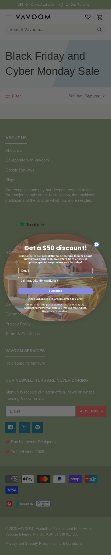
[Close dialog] (97, 244)
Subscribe (55, 290)
